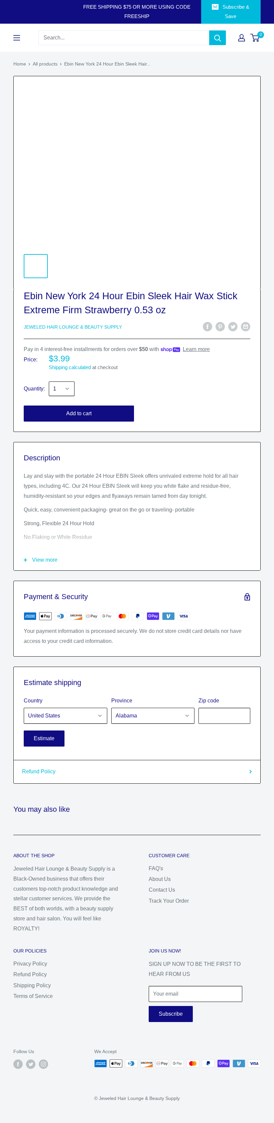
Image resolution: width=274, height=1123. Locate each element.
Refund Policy (38, 771)
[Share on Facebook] (207, 326)
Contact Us (162, 890)
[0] (255, 38)
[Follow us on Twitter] (30, 1064)
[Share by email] (245, 326)
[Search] (217, 37)
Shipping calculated (70, 367)
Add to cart (79, 413)
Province (121, 700)
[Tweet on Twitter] (233, 326)
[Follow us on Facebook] (18, 1064)
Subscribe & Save (236, 11)
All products (45, 64)
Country (33, 700)
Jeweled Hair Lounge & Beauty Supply (73, 327)
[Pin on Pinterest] (220, 326)
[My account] (241, 37)
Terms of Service (33, 996)
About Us (160, 879)
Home (19, 64)
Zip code (208, 700)
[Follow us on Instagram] (43, 1064)
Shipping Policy (32, 985)
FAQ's (156, 868)
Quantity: (34, 388)
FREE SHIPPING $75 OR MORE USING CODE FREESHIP (136, 11)
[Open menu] (16, 37)
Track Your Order (169, 901)
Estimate (44, 738)
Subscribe (171, 1014)
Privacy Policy (30, 964)
